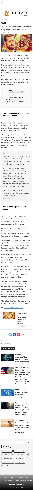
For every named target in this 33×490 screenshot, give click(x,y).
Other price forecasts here (13, 308)
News (4, 341)
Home (6, 477)
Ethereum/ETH (22, 454)
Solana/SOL (20, 462)
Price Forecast (7, 343)
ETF (12, 454)
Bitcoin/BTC (7, 451)
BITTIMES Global (16, 484)
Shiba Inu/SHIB (7, 462)
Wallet (5, 465)
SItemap (26, 477)
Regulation (20, 458)
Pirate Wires (19, 303)
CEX (4, 454)
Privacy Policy (12, 477)
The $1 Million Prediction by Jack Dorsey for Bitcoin (15, 98)
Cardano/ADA (19, 451)
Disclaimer (20, 477)
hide (21, 91)
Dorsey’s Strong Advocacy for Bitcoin (16, 101)
